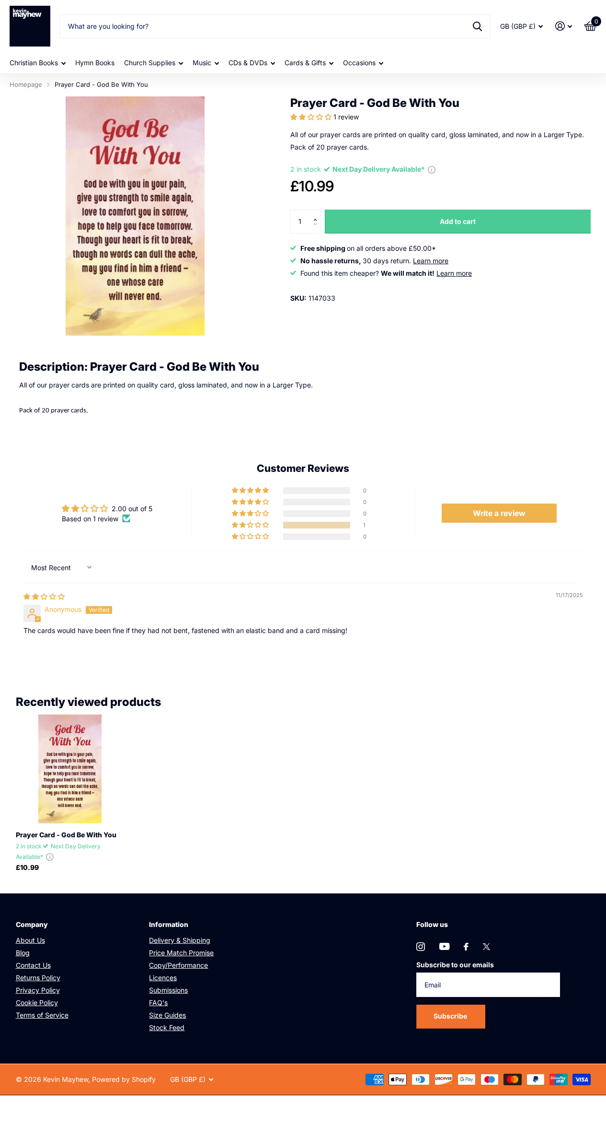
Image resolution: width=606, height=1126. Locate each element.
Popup (431, 169)
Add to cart (458, 221)
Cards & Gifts (305, 63)
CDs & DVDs (248, 63)
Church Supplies (149, 63)
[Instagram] (420, 946)
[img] (44, 596)
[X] (486, 946)
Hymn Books (94, 63)
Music (202, 63)
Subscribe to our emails (455, 965)
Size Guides (167, 1015)
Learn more (430, 261)
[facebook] (466, 946)
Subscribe (451, 1016)
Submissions (168, 990)
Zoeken (477, 26)
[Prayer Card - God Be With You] (70, 769)
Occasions (359, 63)
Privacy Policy (38, 990)
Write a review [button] (499, 513)
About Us (30, 940)
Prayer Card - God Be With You (66, 835)
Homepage (26, 84)
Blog (23, 953)
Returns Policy (38, 978)
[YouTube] (444, 946)
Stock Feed (166, 1027)
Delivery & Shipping (179, 940)
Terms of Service (42, 1015)
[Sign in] (563, 26)
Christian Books (34, 63)
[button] (311, 117)
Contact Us (33, 965)
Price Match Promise (181, 953)
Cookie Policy (37, 1002)
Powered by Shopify (124, 1079)
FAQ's (158, 1002)
